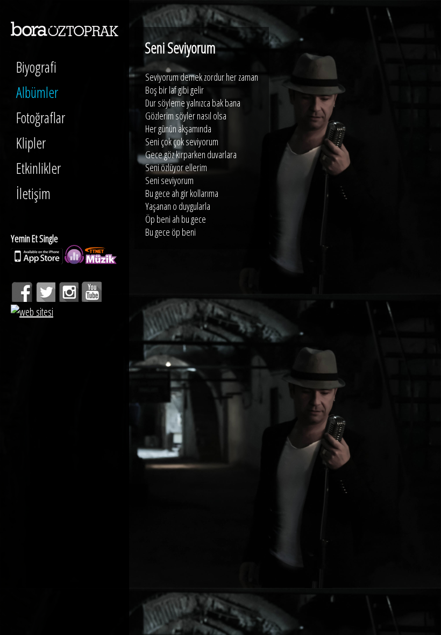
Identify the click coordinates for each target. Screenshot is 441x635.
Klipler (31, 143)
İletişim (33, 193)
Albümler (37, 92)
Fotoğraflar (40, 118)
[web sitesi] (32, 312)
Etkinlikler (38, 168)
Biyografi (36, 67)
